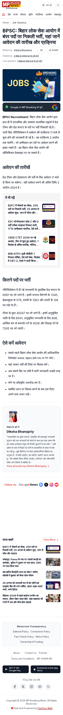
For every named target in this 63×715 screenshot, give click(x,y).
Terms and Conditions (22, 658)
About (16, 652)
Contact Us (30, 652)
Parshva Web (45, 708)
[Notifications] (58, 5)
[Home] (3, 14)
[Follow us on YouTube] (56, 485)
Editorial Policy (21, 631)
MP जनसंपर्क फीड (44, 658)
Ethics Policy (42, 636)
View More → (50, 539)
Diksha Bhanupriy (23, 50)
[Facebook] (14, 686)
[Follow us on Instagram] (51, 485)
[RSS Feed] (48, 686)
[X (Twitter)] (23, 686)
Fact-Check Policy (24, 636)
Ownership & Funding (31, 641)
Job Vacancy (19, 22)
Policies (43, 652)
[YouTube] (40, 686)
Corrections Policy (40, 631)
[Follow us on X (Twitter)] (46, 485)
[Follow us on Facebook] (41, 485)
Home (6, 22)
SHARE (55, 50)
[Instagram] (31, 686)
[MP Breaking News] (11, 5)
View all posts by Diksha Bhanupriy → (28, 466)
